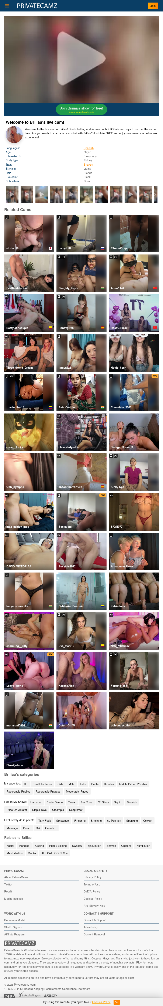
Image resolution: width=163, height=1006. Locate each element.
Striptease (62, 820)
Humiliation (143, 846)
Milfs (71, 784)
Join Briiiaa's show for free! (81, 109)
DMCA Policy (92, 891)
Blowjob (131, 802)
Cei (38, 828)
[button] (154, 194)
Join (153, 6)
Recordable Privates (48, 791)
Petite (94, 784)
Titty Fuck (44, 820)
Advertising (90, 927)
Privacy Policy (92, 877)
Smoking (96, 820)
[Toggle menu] (7, 5)
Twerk (71, 802)
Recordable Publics (18, 791)
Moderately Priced (77, 791)
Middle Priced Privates (133, 784)
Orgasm (126, 846)
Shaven (88, 164)
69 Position (114, 820)
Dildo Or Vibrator (17, 810)
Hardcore (35, 802)
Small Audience (42, 784)
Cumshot (50, 828)
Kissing (39, 846)
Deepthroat (76, 810)
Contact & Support (95, 920)
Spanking (132, 820)
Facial (10, 846)
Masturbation (14, 853)
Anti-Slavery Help (94, 906)
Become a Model (14, 920)
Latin (83, 784)
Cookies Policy (93, 899)
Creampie (58, 810)
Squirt (117, 802)
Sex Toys (86, 802)
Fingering (80, 820)
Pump (26, 828)
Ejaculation (94, 846)
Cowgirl (147, 820)
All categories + (54, 853)
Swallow (77, 846)
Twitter (8, 884)
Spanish (89, 148)
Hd (25, 784)
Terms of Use (92, 884)
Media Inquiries (13, 899)
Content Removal (94, 934)
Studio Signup (12, 927)
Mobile (32, 853)
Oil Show (103, 802)
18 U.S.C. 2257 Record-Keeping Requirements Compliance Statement (47, 989)
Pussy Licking (58, 846)
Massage (12, 828)
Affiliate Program (14, 934)
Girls (60, 784)
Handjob (24, 846)
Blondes (109, 784)
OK (116, 1002)
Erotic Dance (55, 802)
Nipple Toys (39, 810)
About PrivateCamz (16, 877)
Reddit (8, 891)
